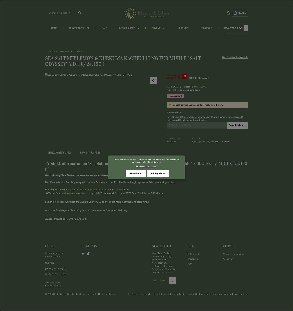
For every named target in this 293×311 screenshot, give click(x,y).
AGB (240, 117)
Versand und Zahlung (233, 254)
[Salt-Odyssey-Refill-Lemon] (103, 106)
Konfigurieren (158, 173)
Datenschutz (194, 254)
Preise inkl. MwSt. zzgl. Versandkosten (183, 90)
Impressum (193, 259)
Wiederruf (228, 259)
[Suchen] (80, 13)
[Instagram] (83, 254)
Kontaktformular (53, 285)
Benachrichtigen (237, 125)
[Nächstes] (246, 28)
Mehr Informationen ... (151, 162)
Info (191, 246)
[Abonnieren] (172, 280)
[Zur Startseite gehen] (146, 14)
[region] (103, 106)
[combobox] (62, 13)
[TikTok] (88, 254)
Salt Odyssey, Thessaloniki (235, 57)
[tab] (59, 152)
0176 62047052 (55, 269)
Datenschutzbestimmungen (193, 117)
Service (229, 246)
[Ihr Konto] (228, 13)
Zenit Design (110, 294)
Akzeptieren (135, 173)
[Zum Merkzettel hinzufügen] (153, 80)
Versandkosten (179, 294)
